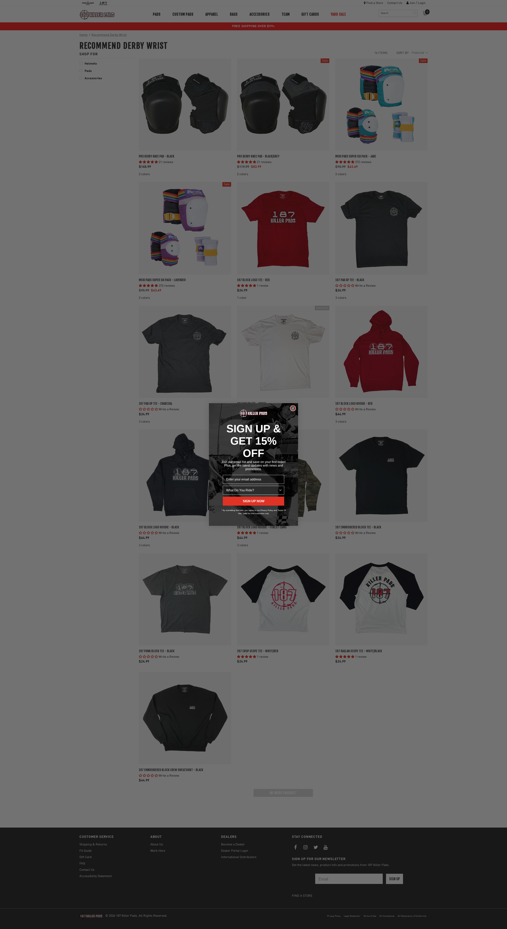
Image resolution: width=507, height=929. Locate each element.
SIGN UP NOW (253, 501)
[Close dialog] (293, 408)
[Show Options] (280, 490)
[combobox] (252, 490)
